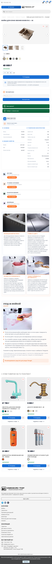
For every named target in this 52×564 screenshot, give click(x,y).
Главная (4, 17)
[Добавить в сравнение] (46, 26)
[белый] (28, 459)
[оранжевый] (3, 459)
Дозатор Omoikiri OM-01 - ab (35, 407)
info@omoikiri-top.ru (9, 544)
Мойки (3, 508)
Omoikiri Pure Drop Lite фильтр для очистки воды (37, 456)
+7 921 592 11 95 (7, 2)
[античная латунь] (28, 411)
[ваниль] (31, 411)
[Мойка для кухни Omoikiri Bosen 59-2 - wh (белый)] (20, 58)
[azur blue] (3, 411)
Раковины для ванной (7, 512)
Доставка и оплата (6, 528)
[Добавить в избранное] (43, 26)
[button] (4, 34)
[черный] (5, 411)
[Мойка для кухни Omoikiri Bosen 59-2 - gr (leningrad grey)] (13, 58)
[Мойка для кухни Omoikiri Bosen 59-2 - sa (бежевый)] (4, 58)
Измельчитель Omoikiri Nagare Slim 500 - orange (12, 456)
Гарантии (3, 526)
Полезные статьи (6, 532)
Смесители (4, 510)
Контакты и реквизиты (7, 530)
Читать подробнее (12, 177)
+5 (11, 411)
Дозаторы (4, 516)
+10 (36, 411)
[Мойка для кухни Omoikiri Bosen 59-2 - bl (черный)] (10, 58)
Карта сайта (26, 498)
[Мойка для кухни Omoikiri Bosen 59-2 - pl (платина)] (16, 58)
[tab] (26, 118)
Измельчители (5, 514)
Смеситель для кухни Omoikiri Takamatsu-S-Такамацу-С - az (11, 407)
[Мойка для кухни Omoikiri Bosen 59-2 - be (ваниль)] (7, 58)
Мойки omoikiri (10, 17)
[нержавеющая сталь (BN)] (8, 411)
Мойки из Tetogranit (20, 17)
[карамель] (33, 411)
